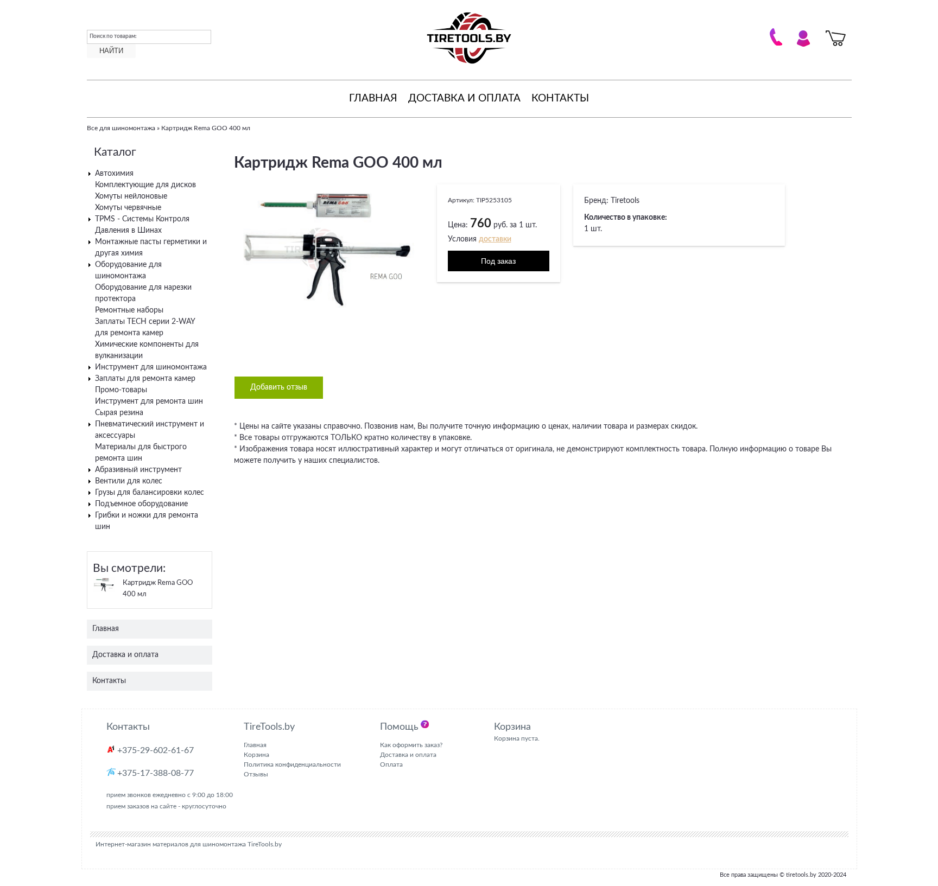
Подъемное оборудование (141, 504)
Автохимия (114, 173)
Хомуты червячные (128, 208)
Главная (373, 98)
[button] (414, 194)
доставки (495, 239)
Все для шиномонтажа (121, 128)
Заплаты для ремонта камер (145, 379)
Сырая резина (119, 413)
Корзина (256, 754)
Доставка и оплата (464, 98)
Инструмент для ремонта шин (149, 401)
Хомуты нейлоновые (131, 196)
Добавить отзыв (278, 387)
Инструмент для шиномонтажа (151, 367)
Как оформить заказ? (411, 745)
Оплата (391, 764)
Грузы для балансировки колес (149, 492)
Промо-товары (121, 390)
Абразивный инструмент (138, 470)
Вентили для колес (128, 481)
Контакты (560, 98)
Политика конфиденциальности (292, 764)
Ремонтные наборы (129, 310)
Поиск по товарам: (113, 36)
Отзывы (256, 774)
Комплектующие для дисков (145, 185)
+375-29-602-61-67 (155, 750)
